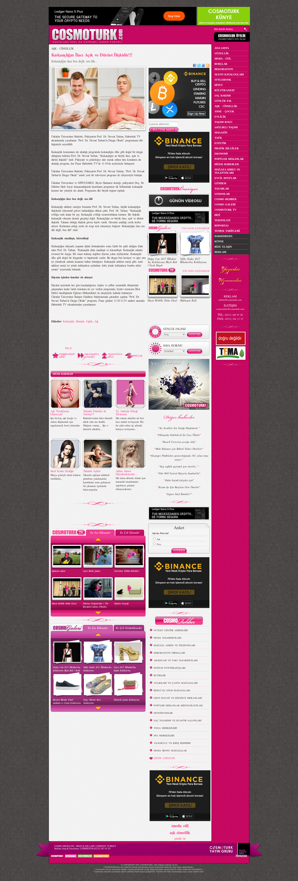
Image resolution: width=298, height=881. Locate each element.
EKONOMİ (221, 153)
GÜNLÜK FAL (223, 100)
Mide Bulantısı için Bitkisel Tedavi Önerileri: (179, 449)
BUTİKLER (160, 675)
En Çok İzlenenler (129, 532)
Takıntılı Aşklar (92, 471)
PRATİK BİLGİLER (226, 148)
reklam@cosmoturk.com (230, 299)
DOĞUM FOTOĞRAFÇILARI (169, 667)
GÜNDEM (220, 183)
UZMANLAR (222, 193)
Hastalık (80, 321)
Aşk (96, 321)
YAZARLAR (221, 188)
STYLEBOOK (222, 79)
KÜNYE (219, 241)
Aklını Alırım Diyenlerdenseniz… (127, 472)
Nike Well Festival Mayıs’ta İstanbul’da (179, 473)
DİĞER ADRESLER (164, 758)
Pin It (68, 348)
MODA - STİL (222, 58)
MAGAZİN (220, 132)
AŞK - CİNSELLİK (62, 48)
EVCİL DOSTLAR (225, 178)
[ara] (245, 29)
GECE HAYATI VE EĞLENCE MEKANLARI (178, 697)
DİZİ (217, 215)
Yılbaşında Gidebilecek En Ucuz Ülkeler (179, 435)
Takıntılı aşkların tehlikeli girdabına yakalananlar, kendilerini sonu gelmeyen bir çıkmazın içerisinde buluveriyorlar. (96, 482)
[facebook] (194, 66)
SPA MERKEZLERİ (164, 735)
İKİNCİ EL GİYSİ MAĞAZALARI (172, 690)
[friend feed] (203, 66)
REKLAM (220, 252)
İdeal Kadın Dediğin (62, 471)
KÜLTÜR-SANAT (224, 90)
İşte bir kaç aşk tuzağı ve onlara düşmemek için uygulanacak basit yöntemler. (65, 421)
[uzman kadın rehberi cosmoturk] (179, 621)
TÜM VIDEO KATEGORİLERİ (195, 270)
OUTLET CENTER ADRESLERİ (171, 630)
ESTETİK (220, 143)
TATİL (218, 137)
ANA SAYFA (221, 48)
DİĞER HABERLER (63, 374)
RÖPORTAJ (221, 225)
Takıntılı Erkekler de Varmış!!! (94, 412)
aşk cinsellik (180, 832)
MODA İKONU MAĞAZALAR (170, 750)
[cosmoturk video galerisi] (163, 270)
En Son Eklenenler (100, 532)
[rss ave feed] (207, 66)
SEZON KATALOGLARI (229, 74)
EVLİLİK (220, 116)
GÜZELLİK (221, 53)
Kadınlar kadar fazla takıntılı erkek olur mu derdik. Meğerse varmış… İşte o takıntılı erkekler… (98, 423)
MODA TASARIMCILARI (167, 637)
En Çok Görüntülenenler (129, 628)
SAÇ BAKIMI (222, 95)
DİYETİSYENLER (163, 712)
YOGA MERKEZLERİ (165, 727)
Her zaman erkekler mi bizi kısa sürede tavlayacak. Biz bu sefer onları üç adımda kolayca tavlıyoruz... (130, 423)
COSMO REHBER (225, 199)
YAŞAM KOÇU (223, 122)
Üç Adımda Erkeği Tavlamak (127, 412)
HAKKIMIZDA (223, 236)
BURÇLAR (220, 63)
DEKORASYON (223, 69)
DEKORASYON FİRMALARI (169, 652)
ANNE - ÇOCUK (224, 111)
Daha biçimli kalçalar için (179, 480)
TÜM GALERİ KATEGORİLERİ (195, 228)
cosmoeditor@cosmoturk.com (230, 308)
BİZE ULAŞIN (223, 246)
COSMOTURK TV (225, 209)
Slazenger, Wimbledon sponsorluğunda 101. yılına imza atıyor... (179, 457)
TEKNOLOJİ (222, 220)
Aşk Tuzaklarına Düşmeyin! (59, 412)
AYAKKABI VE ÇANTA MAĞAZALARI (176, 682)
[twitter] (199, 66)
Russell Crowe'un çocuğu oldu (179, 442)
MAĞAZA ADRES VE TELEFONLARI (174, 645)
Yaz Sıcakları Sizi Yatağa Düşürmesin (178, 428)
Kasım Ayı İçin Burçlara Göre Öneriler (179, 487)
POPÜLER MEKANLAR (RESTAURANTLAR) (178, 705)
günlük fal (179, 838)
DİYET (218, 85)
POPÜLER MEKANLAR (228, 158)
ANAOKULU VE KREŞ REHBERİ (172, 742)
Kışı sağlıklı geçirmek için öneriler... (179, 466)
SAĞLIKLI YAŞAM (226, 127)
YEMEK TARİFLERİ (227, 230)
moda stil (180, 825)
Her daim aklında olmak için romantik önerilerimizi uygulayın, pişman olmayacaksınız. (131, 483)
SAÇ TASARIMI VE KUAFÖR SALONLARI (178, 720)
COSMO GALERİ (225, 204)
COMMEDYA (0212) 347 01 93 (95, 848)
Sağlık (89, 321)
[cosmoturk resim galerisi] (163, 227)
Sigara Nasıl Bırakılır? (179, 494)
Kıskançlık (68, 321)
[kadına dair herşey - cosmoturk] (87, 42)
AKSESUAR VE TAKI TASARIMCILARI (176, 660)
